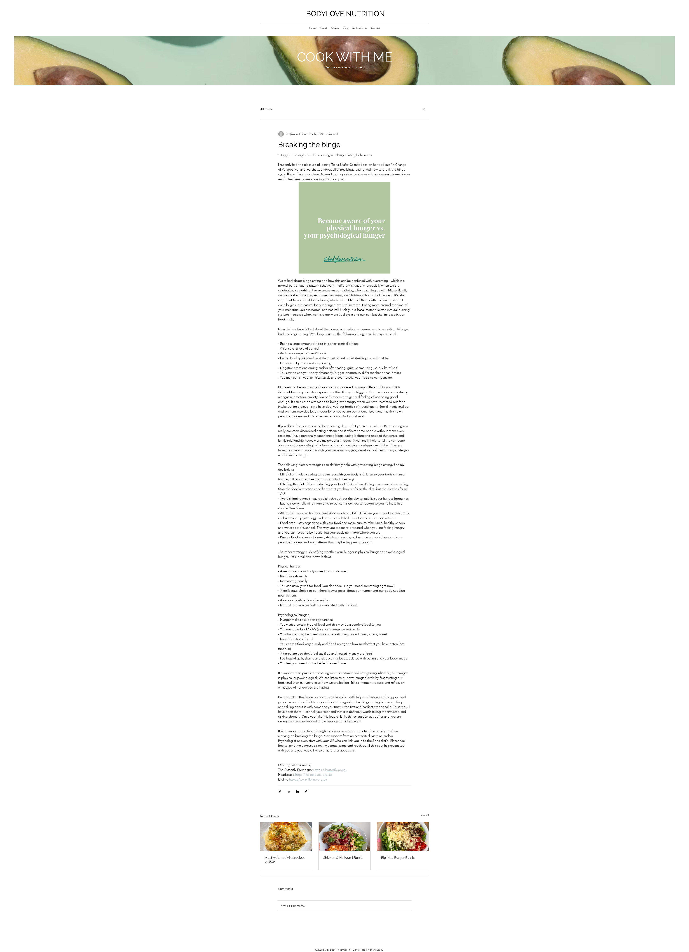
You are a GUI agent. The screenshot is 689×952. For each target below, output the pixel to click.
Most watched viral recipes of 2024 (285, 859)
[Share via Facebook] (280, 791)
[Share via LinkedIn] (297, 791)
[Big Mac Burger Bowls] (403, 836)
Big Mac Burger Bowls (398, 857)
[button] (424, 109)
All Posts (266, 109)
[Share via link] (306, 791)
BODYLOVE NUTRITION (345, 13)
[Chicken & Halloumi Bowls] (345, 836)
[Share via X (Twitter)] (288, 791)
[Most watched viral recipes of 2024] (286, 836)
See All (425, 815)
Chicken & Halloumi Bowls (343, 857)
